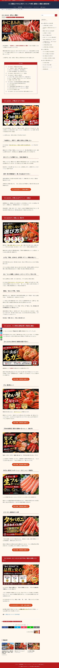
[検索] (56, 0)
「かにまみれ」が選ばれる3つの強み (15, 66)
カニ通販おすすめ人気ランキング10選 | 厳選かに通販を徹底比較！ (29, 4)
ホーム (17, 664)
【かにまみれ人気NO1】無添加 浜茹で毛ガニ (17, 83)
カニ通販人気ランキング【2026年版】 (12, 614)
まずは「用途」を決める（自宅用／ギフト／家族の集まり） (20, 76)
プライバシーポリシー (28, 664)
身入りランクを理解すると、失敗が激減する (17, 69)
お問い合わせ (41, 664)
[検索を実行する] (56, 15)
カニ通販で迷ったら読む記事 (47, 23)
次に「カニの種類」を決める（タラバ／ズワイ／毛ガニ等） (20, 78)
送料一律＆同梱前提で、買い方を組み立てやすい (18, 71)
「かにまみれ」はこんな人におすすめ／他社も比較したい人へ (20, 91)
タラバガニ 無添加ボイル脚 (14, 89)
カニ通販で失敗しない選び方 (48, 25)
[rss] (55, 0)
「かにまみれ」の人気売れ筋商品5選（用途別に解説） (18, 81)
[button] (5, 627)
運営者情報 (21, 664)
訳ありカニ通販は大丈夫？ (47, 35)
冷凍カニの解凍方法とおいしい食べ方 (49, 39)
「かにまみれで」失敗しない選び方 (14, 75)
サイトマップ (35, 664)
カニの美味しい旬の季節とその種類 (49, 58)
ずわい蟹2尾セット (12, 84)
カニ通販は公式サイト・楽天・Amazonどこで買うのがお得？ (49, 42)
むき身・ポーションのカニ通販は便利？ (49, 37)
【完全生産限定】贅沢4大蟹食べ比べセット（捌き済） (19, 86)
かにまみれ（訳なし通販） (20, 17)
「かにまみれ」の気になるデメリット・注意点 (17, 73)
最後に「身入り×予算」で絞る (14, 79)
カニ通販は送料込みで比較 (47, 44)
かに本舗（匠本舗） (46, 62)
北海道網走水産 (45, 69)
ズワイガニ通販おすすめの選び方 (48, 51)
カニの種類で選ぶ (45, 49)
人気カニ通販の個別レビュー (11, 17)
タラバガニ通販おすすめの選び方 (48, 53)
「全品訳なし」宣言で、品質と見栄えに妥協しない (18, 68)
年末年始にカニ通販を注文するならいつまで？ (49, 28)
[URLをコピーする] (37, 627)
